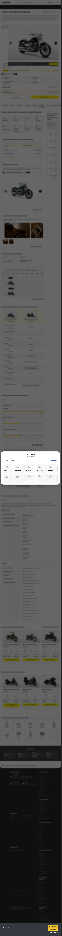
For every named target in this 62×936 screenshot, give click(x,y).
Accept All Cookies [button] (52, 926)
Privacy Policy (6, 927)
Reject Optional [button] (53, 929)
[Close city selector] (57, 454)
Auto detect (54, 460)
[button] (53, 932)
